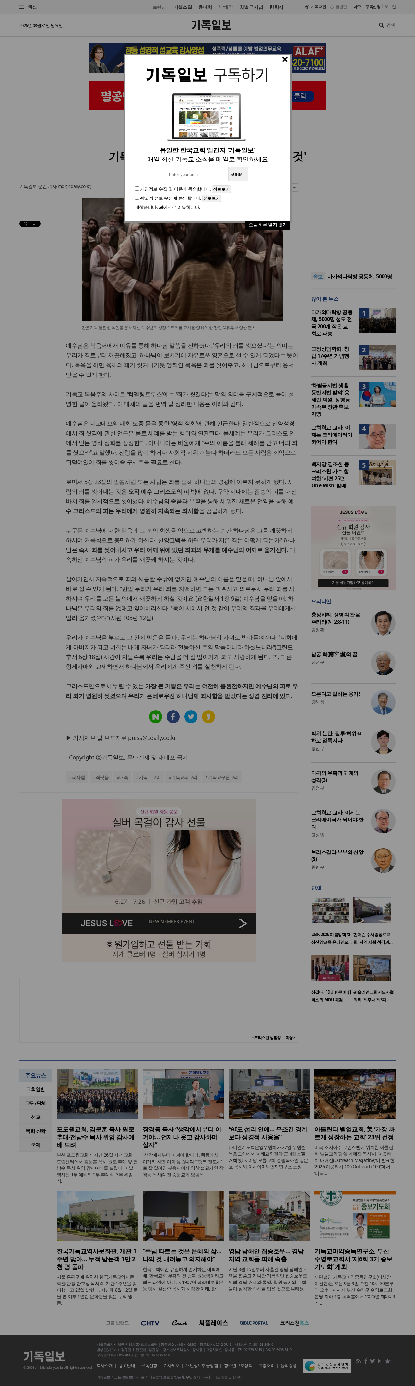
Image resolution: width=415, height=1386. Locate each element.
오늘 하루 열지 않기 (268, 224)
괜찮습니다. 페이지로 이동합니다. (167, 207)
